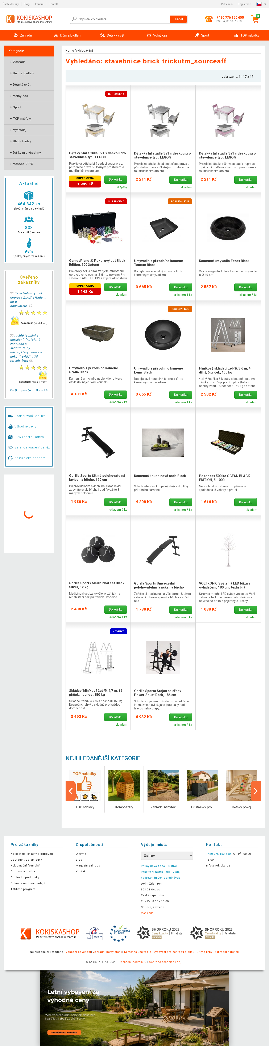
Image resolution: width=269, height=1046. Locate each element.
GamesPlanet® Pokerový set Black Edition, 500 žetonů (97, 263)
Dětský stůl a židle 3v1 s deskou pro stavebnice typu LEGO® (97, 155)
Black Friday (20, 141)
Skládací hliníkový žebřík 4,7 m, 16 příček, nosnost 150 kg (95, 693)
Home (70, 50)
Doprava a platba (23, 871)
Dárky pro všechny (25, 153)
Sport (15, 107)
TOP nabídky (20, 119)
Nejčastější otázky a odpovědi (32, 853)
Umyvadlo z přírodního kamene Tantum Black (158, 263)
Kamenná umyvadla (137, 951)
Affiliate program (23, 889)
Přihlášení (227, 4)
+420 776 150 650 (218, 853)
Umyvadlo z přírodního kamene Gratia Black (93, 370)
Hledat (178, 19)
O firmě (81, 853)
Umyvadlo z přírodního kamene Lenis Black (158, 370)
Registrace (244, 4)
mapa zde (147, 913)
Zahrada (17, 62)
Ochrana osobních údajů (28, 883)
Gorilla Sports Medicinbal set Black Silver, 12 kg (96, 585)
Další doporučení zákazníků (29, 390)
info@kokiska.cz (218, 865)
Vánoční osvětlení (78, 951)
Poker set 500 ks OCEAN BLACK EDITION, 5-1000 (224, 478)
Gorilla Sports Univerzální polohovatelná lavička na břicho (159, 585)
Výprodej (17, 130)
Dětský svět (20, 85)
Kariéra (39, 4)
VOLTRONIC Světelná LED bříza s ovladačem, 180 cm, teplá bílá (225, 585)
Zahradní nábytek (227, 951)
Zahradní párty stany (107, 951)
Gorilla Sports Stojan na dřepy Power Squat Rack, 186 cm (157, 693)
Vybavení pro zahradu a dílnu (173, 951)
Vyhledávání (84, 50)
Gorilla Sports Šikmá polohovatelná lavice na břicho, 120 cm (97, 478)
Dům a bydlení (21, 73)
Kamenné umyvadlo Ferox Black (224, 261)
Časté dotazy (11, 4)
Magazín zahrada (88, 865)
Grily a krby (204, 951)
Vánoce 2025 (21, 164)
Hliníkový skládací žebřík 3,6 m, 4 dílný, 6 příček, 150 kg (225, 370)
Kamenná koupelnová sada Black (160, 476)
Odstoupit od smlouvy (26, 859)
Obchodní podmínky (25, 877)
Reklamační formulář (25, 865)
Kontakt (53, 4)
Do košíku (115, 179)
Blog (27, 4)
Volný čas (18, 96)
